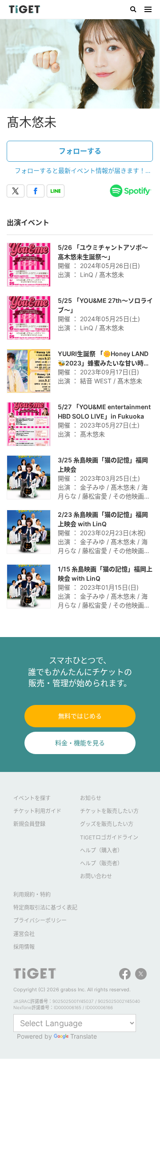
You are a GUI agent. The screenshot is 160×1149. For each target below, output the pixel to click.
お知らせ (90, 798)
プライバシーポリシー (40, 920)
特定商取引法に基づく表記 (45, 907)
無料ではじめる (80, 716)
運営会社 (24, 934)
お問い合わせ (96, 876)
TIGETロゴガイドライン (109, 837)
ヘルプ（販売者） (101, 863)
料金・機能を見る (80, 742)
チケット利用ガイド (37, 811)
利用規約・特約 (32, 894)
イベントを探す (32, 798)
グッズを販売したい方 (106, 824)
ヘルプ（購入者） (101, 850)
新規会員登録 (29, 824)
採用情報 (24, 947)
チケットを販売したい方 (109, 811)
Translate (83, 1036)
